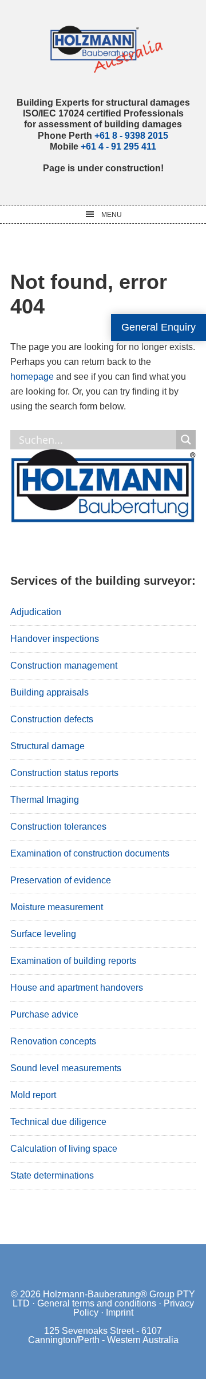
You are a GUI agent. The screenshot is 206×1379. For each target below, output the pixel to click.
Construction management (63, 665)
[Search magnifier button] (186, 439)
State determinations (52, 1175)
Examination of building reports (73, 961)
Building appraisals (49, 692)
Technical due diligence (58, 1122)
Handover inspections (54, 639)
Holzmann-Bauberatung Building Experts (103, 48)
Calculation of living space (63, 1148)
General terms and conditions (96, 1303)
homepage (32, 376)
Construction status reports (64, 773)
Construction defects (51, 719)
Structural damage (47, 746)
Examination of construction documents (89, 853)
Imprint (119, 1312)
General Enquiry (158, 327)
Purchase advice (44, 1014)
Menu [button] (111, 215)
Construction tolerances (58, 826)
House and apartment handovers (76, 987)
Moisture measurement (56, 907)
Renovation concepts (53, 1041)
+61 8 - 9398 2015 (131, 135)
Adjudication (35, 612)
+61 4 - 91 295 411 (118, 146)
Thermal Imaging (44, 800)
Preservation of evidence (60, 880)
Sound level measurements (65, 1068)
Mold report (33, 1095)
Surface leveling (43, 934)
